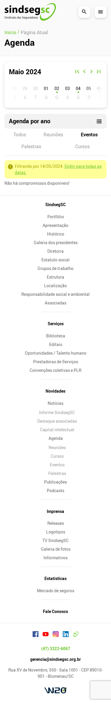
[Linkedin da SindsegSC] (66, 635)
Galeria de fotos (55, 549)
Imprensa (55, 511)
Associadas (55, 303)
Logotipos (55, 532)
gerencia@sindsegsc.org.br (55, 659)
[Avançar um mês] (91, 72)
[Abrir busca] (84, 12)
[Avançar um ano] (98, 72)
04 (78, 88)
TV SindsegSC (55, 540)
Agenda (56, 438)
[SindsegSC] (30, 12)
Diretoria (55, 251)
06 (99, 88)
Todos (19, 134)
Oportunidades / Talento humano (55, 353)
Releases (55, 523)
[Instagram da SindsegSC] (56, 635)
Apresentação (55, 225)
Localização (55, 285)
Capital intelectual (57, 429)
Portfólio (55, 216)
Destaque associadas (57, 421)
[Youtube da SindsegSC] (46, 635)
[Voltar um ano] (77, 72)
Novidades (55, 391)
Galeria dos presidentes (56, 242)
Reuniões (53, 134)
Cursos (82, 146)
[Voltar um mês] (84, 72)
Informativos (55, 557)
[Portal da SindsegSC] (76, 635)
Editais (55, 344)
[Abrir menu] (101, 12)
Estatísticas (55, 578)
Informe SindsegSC (57, 412)
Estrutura (55, 277)
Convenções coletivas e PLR (55, 370)
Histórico (55, 234)
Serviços (56, 323)
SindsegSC (55, 204)
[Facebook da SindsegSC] (35, 635)
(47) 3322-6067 (55, 648)
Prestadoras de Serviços (55, 361)
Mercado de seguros (55, 590)
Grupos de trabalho (55, 268)
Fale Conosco (55, 611)
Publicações (55, 482)
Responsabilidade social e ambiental (55, 294)
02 (56, 88)
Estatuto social (55, 260)
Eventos (89, 134)
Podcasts (55, 490)
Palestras (31, 146)
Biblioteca (55, 336)
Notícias (55, 403)
